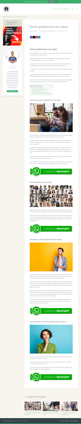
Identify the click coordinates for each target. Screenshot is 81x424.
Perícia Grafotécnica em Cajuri (38, 90)
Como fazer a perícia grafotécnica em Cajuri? (41, 92)
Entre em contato (11, 91)
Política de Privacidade (74, 420)
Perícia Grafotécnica (63, 31)
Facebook (62, 420)
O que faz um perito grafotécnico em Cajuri (41, 89)
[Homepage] (6, 9)
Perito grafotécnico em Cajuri (37, 87)
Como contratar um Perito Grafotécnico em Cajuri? (42, 93)
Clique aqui (52, 1)
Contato (72, 8)
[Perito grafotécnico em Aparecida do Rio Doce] (32, 409)
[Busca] (76, 7)
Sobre (58, 8)
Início (54, 8)
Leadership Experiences (7, 420)
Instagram (66, 420)
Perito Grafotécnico (65, 8)
